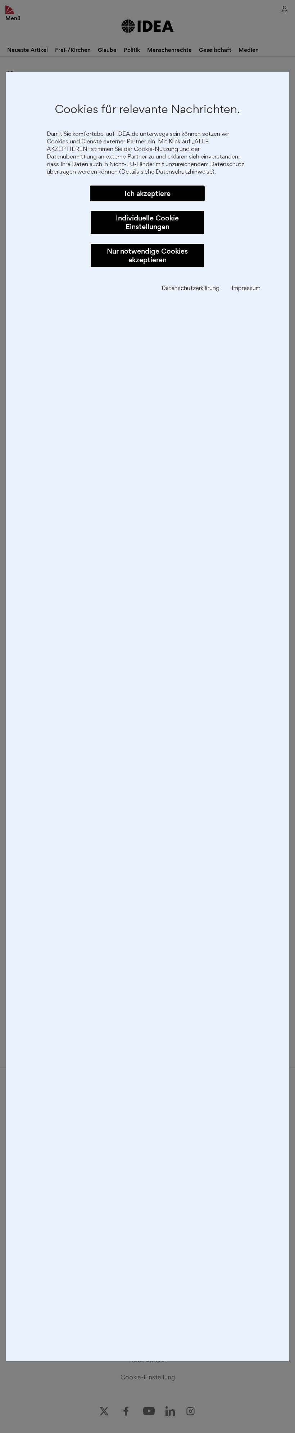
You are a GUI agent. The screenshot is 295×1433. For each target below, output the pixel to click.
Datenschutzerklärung (190, 288)
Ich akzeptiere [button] (147, 193)
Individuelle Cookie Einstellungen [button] (147, 222)
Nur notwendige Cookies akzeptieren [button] (147, 255)
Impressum (246, 288)
